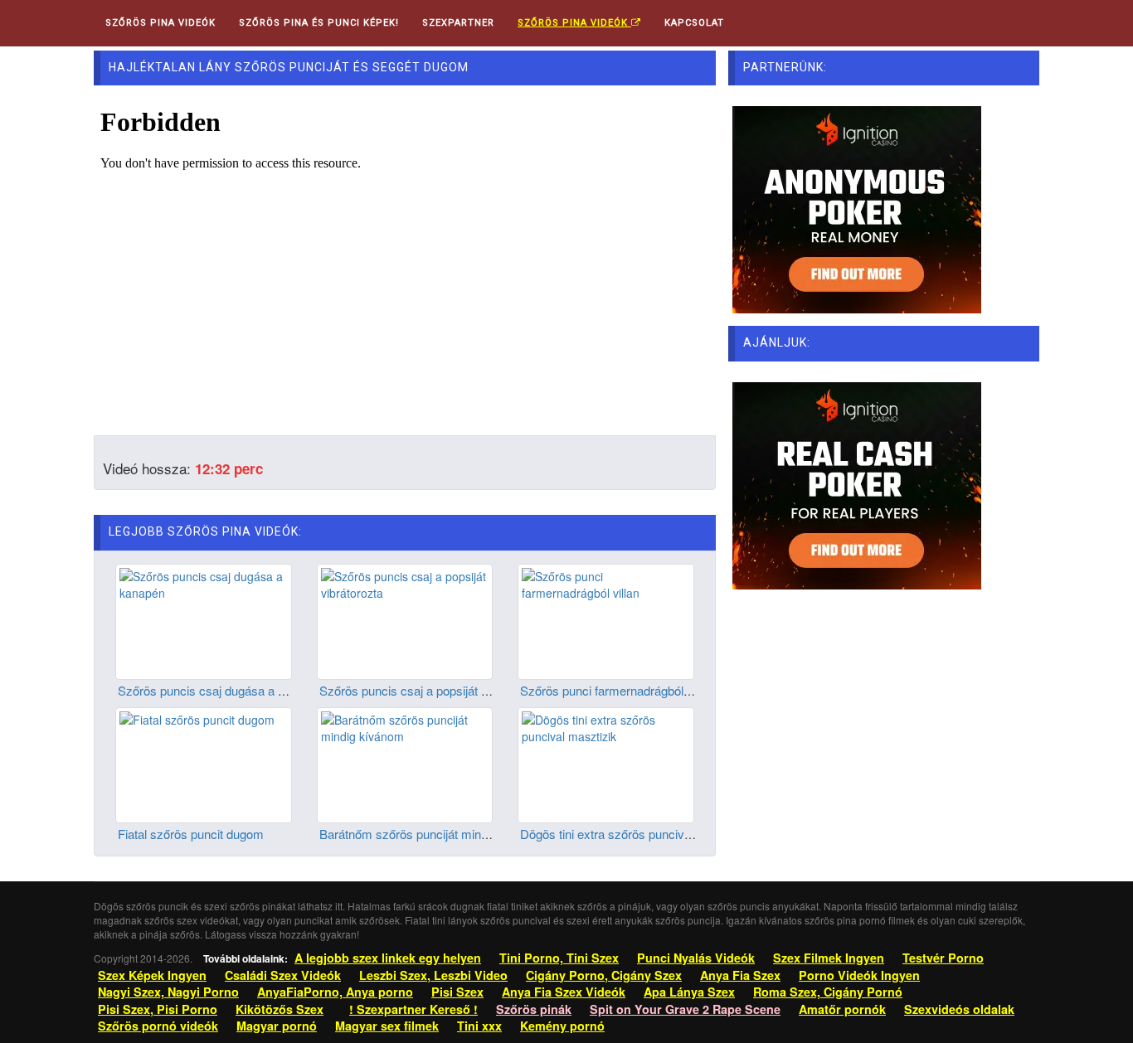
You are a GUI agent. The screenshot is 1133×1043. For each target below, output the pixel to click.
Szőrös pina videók (574, 22)
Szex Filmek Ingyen (828, 957)
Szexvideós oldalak (959, 1009)
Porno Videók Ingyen (859, 975)
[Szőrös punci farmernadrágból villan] (606, 619)
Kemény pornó (562, 1025)
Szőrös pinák (533, 1009)
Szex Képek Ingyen (152, 975)
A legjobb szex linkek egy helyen (387, 957)
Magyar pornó (276, 1025)
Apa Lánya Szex (689, 991)
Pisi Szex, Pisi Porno (157, 1009)
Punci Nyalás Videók (696, 957)
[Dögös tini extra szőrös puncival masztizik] (606, 763)
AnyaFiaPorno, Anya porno (335, 991)
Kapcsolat (694, 22)
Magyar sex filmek (387, 1025)
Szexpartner (458, 22)
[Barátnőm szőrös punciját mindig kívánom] (405, 763)
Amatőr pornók (842, 1009)
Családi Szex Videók (283, 975)
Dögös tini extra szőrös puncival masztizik (634, 833)
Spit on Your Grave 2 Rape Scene (685, 1009)
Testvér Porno (943, 957)
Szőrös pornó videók (158, 1025)
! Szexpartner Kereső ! (413, 1009)
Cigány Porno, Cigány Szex (604, 975)
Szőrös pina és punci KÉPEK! (319, 22)
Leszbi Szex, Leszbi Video (433, 975)
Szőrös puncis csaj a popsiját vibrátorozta (432, 690)
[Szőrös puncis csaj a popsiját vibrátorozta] (405, 619)
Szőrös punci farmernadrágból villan (617, 690)
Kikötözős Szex (279, 1009)
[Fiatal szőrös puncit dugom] (203, 763)
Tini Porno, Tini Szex (559, 957)
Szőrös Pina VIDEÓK (160, 22)
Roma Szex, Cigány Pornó (827, 991)
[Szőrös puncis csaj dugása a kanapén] (203, 619)
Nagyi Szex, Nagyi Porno (168, 991)
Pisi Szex (457, 991)
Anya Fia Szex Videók (563, 991)
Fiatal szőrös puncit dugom (191, 833)
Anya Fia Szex (740, 975)
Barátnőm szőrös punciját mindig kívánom (433, 833)
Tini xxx (479, 1025)
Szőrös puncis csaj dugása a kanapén (221, 690)
